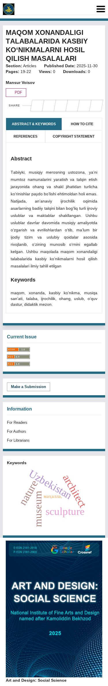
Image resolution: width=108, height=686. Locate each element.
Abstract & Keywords (34, 124)
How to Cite (82, 124)
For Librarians (18, 440)
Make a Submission (28, 387)
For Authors (16, 431)
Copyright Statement (73, 136)
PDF (18, 92)
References (25, 136)
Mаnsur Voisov (20, 82)
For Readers (17, 422)
